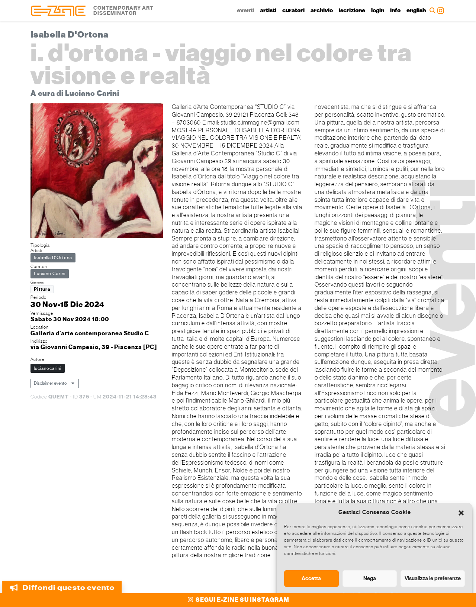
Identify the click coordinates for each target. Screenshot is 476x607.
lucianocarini (47, 368)
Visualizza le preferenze (433, 578)
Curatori (293, 10)
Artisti (268, 10)
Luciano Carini (49, 273)
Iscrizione (352, 10)
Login (377, 10)
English (416, 10)
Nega (369, 578)
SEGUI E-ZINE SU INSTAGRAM (241, 600)
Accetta (311, 578)
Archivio (322, 10)
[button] (461, 512)
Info (395, 10)
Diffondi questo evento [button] (68, 588)
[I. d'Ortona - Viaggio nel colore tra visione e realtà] (96, 171)
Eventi (245, 10)
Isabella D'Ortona (53, 257)
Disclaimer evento (50, 383)
